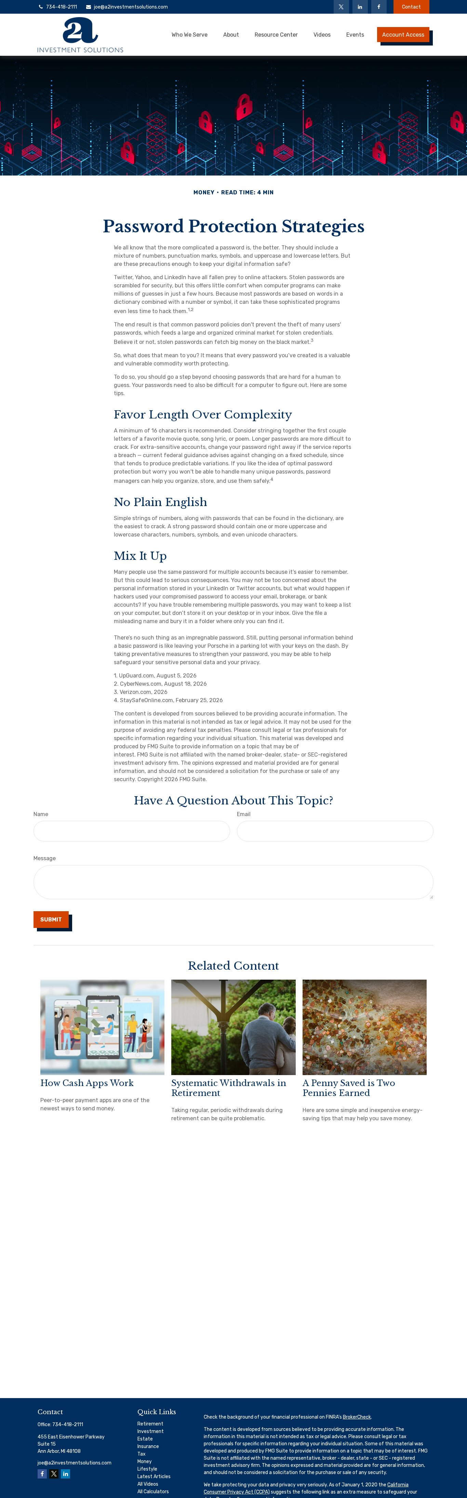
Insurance (148, 1446)
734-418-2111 (61, 7)
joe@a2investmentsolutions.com (131, 7)
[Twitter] (341, 7)
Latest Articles (154, 1477)
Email (244, 814)
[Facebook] (379, 7)
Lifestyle (147, 1469)
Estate (145, 1439)
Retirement (150, 1424)
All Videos (147, 1484)
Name (41, 814)
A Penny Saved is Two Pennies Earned (349, 1088)
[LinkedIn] (360, 7)
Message (45, 858)
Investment (150, 1431)
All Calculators (153, 1492)
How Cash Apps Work (87, 1083)
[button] (189, 34)
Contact (411, 7)
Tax (141, 1454)
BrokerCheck (357, 1417)
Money (144, 1461)
